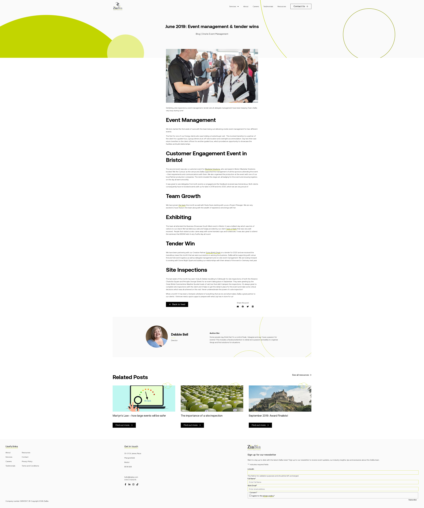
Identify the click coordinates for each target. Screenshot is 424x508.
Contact (25, 457)
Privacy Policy (27, 461)
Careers (256, 6)
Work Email (252, 485)
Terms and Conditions (30, 466)
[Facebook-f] (125, 484)
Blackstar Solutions (212, 169)
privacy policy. (268, 496)
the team (182, 205)
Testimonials (268, 6)
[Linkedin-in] (129, 484)
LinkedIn (251, 469)
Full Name (252, 479)
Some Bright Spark (213, 252)
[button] (237, 306)
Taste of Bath (231, 229)
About (245, 6)
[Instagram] (133, 484)
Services (232, 6)
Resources (281, 6)
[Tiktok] (137, 484)
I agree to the (263, 496)
